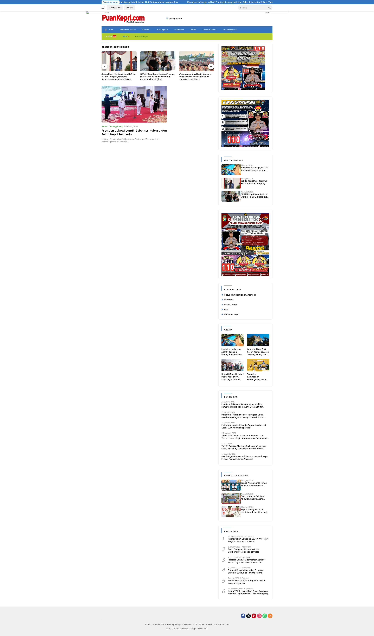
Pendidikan (179, 29)
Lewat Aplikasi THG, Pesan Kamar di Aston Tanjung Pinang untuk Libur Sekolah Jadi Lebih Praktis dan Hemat (258, 352)
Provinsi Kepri (141, 36)
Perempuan (162, 29)
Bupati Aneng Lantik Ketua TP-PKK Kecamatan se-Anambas (254, 484)
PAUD (125, 36)
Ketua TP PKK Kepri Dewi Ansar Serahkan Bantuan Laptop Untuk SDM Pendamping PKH (248, 592)
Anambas (228, 299)
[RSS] (270, 616)
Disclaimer (200, 624)
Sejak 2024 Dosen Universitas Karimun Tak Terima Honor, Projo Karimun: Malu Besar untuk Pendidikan (244, 436)
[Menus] (103, 7)
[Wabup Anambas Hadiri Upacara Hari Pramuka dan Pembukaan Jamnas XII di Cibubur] (157, 61)
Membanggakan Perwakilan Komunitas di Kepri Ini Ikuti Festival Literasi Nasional (244, 457)
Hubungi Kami (115, 7)
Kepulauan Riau (127, 29)
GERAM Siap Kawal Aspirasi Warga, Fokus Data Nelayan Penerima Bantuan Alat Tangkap (119, 77)
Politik (193, 29)
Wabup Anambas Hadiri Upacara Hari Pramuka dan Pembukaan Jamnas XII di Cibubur (156, 77)
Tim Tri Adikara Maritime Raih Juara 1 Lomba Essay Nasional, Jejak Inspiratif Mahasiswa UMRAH (243, 447)
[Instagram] (259, 616)
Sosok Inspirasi (230, 29)
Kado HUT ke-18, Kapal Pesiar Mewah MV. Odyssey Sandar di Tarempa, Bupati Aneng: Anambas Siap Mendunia (232, 377)
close (107, 13)
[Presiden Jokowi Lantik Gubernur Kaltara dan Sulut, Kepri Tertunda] (134, 104)
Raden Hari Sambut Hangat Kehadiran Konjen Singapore (246, 581)
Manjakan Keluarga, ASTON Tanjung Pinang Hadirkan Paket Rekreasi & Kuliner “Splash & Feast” (202, 2)
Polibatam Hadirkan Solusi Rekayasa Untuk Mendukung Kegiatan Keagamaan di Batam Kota (242, 416)
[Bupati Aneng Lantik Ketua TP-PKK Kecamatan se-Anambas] (231, 485)
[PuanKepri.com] (123, 18)
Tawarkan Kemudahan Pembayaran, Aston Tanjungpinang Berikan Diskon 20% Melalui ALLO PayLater (258, 377)
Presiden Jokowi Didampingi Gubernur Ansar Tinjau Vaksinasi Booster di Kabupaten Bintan (246, 561)
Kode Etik (159, 624)
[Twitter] (248, 616)
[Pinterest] (254, 616)
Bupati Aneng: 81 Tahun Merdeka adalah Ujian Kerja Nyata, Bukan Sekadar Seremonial (254, 510)
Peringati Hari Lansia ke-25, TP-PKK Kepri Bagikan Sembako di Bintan (248, 540)
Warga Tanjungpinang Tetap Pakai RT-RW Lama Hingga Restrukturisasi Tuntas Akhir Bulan (196, 77)
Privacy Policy (174, 624)
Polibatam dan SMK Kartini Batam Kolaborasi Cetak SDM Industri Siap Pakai (243, 426)
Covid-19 (108, 36)
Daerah (145, 29)
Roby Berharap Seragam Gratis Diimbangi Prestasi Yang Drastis (243, 550)
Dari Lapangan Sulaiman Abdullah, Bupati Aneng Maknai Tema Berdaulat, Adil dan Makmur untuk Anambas (255, 497)
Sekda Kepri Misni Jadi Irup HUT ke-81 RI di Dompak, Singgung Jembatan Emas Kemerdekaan (254, 182)
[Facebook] (243, 616)
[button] (269, 7)
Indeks (148, 624)
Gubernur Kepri (231, 314)
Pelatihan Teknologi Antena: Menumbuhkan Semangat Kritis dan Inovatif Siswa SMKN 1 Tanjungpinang (242, 405)
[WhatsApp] (264, 616)
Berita (104, 126)
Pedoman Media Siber (218, 624)
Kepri (226, 309)
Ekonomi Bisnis (210, 29)
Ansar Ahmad (230, 304)
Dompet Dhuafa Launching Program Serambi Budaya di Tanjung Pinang (246, 571)
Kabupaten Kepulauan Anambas (240, 295)
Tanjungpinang (115, 126)
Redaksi (129, 7)
